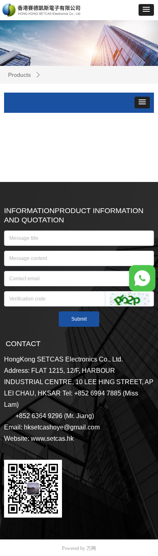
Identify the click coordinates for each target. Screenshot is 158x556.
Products (19, 75)
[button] (146, 10)
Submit (79, 319)
